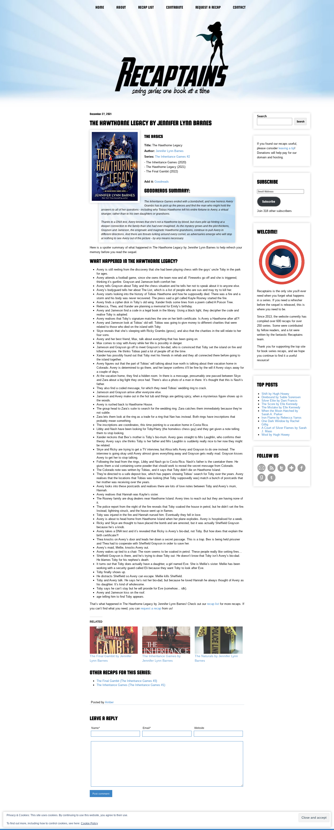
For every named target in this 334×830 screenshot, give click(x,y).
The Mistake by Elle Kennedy (281, 407)
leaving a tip (286, 148)
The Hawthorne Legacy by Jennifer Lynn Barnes (151, 123)
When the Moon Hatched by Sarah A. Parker (280, 412)
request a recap (151, 608)
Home (99, 7)
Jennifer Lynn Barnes (170, 151)
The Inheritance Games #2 (172, 156)
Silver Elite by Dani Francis (279, 400)
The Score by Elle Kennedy (280, 404)
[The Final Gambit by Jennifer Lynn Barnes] (114, 640)
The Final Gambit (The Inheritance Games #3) (127, 681)
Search (262, 116)
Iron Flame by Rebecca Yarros (282, 417)
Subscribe (268, 201)
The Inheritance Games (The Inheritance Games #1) (131, 685)
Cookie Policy (89, 823)
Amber (109, 702)
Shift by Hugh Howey (275, 393)
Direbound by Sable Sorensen (281, 397)
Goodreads (162, 181)
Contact (239, 7)
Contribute (174, 7)
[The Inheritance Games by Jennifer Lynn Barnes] (166, 640)
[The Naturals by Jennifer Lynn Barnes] (219, 640)
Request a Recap (208, 7)
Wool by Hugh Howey (276, 434)
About (121, 7)
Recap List (146, 7)
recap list (213, 604)
